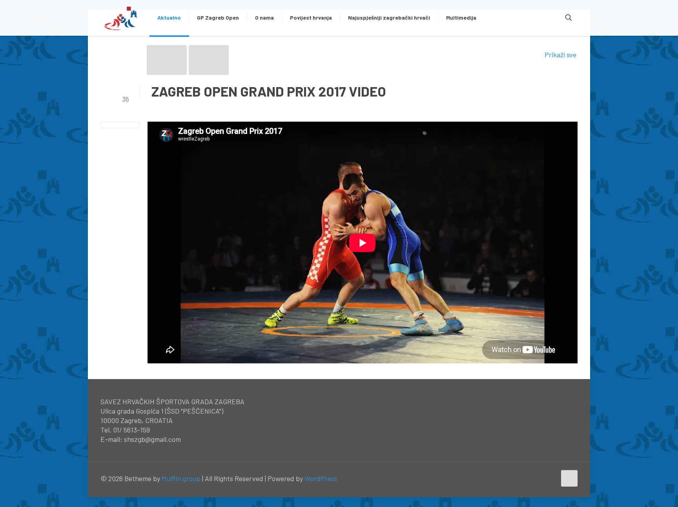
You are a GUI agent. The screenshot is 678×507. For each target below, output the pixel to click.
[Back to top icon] (569, 478)
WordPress (320, 478)
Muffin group (181, 478)
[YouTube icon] (542, 478)
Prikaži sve (560, 54)
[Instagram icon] (550, 478)
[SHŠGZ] (121, 17)
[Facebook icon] (534, 478)
